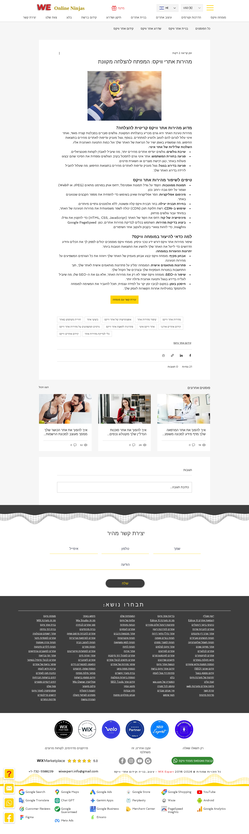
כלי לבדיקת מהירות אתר (97, 333)
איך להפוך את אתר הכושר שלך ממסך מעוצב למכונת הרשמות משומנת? (65, 432)
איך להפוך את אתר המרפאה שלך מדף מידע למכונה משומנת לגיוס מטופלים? (184, 432)
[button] (192, 8)
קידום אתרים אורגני (171, 326)
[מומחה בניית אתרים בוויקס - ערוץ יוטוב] (139, 760)
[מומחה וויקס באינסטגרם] (131, 760)
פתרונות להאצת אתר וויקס (119, 326)
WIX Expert (166, 771)
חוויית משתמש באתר (70, 319)
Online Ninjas (69, 8)
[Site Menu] (210, 8)
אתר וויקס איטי (147, 326)
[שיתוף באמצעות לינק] (172, 355)
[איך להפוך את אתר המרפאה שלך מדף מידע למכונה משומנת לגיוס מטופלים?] (183, 409)
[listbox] (192, 8)
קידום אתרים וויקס (69, 333)
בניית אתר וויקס (178, 28)
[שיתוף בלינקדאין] (181, 355)
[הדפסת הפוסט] (163, 355)
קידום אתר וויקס (123, 28)
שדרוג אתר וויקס (151, 28)
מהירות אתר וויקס (172, 319)
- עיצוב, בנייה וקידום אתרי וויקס (135, 771)
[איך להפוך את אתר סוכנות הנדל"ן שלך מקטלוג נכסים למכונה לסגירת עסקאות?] (124, 409)
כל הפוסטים (202, 28)
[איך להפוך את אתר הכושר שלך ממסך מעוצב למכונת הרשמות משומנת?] (65, 409)
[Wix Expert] (44, 7)
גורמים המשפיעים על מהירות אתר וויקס (79, 326)
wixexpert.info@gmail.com (78, 771)
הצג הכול (44, 387)
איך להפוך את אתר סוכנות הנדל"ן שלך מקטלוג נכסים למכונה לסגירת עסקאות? (128, 432)
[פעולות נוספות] (59, 53)
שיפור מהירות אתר (146, 319)
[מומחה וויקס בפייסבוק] (122, 760)
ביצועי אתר (92, 319)
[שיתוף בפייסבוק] (190, 355)
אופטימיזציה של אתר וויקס (117, 319)
